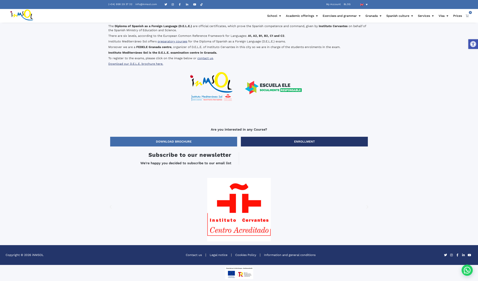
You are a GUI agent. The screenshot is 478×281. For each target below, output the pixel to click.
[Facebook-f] (457, 255)
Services (424, 16)
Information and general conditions (290, 255)
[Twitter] (445, 255)
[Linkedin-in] (463, 255)
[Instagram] (451, 255)
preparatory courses (172, 41)
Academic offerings (300, 16)
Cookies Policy (245, 255)
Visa (442, 16)
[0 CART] (467, 15)
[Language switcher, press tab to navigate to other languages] (364, 4)
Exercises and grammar (340, 16)
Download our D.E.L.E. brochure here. (135, 64)
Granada (371, 16)
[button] (473, 44)
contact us (205, 58)
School (272, 16)
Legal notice (218, 255)
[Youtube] (469, 255)
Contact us (194, 255)
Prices (457, 16)
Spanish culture (397, 16)
